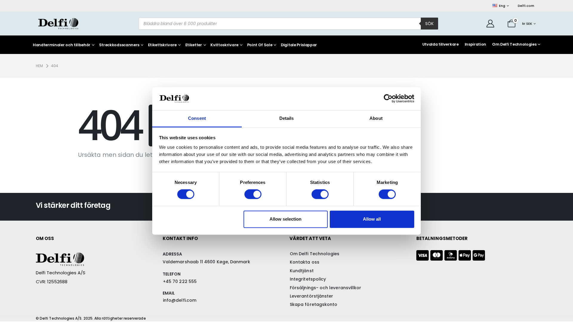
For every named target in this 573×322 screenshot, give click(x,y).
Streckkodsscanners (119, 45)
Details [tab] (286, 118)
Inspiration (475, 44)
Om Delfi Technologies (514, 44)
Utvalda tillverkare (440, 44)
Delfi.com (526, 5)
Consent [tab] (197, 118)
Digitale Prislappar (299, 45)
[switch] (252, 194)
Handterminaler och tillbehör (61, 45)
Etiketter (193, 45)
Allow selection (285, 219)
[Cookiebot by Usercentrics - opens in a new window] (388, 98)
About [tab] (376, 118)
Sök (429, 24)
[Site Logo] (58, 23)
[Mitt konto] (490, 23)
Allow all (372, 219)
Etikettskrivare (162, 45)
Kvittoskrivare (224, 45)
